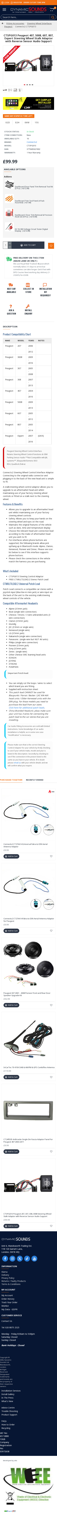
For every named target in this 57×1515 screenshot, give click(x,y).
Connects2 (32, 142)
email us (17, 762)
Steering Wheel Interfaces (39, 23)
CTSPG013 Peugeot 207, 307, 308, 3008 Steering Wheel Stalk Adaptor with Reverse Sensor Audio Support (27, 1215)
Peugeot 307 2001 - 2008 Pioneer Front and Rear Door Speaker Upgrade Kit (27, 994)
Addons (8, 176)
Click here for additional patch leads (26, 707)
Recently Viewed (34, 780)
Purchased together (11, 780)
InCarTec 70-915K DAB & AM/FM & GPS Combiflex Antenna (29, 1067)
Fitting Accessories (15, 23)
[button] (24, 84)
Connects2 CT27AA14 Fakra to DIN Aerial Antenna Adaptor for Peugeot (29, 919)
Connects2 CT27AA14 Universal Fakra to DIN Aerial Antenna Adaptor (26, 845)
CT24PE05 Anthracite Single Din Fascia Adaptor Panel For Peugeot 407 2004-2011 (28, 1140)
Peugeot (8, 26)
